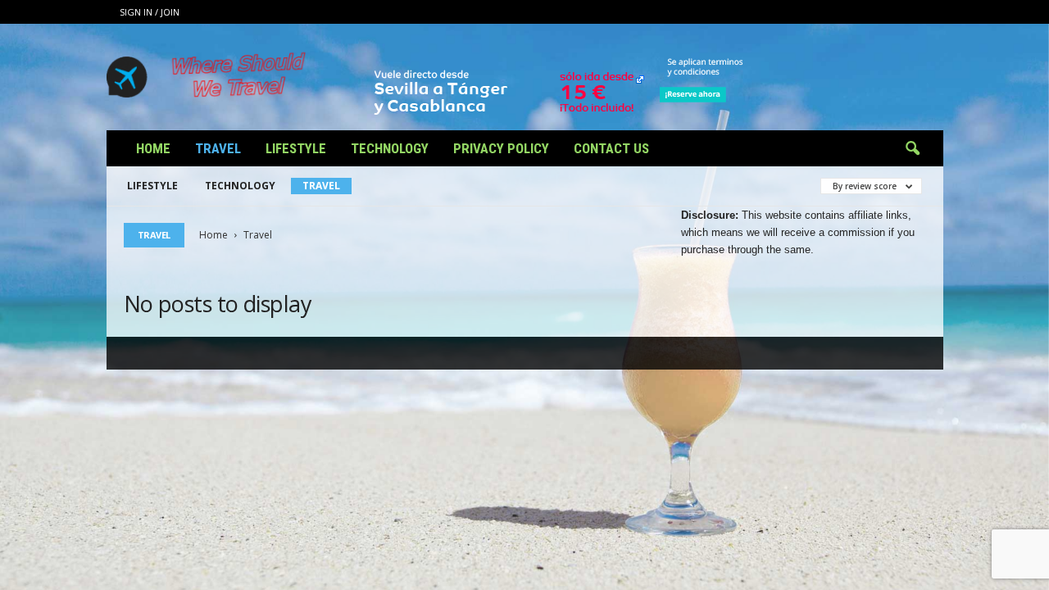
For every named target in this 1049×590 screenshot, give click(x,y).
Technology (390, 148)
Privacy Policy (501, 148)
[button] (912, 149)
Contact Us (611, 148)
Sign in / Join (149, 12)
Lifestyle (296, 148)
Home (153, 148)
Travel (218, 148)
